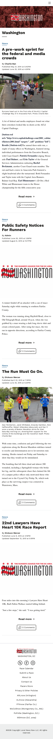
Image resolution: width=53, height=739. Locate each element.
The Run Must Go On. (22, 371)
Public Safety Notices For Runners (23, 227)
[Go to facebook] (26, 663)
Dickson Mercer (12, 377)
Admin (8, 235)
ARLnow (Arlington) (26, 695)
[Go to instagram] (33, 663)
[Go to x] (20, 663)
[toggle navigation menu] (49, 2)
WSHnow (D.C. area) (26, 717)
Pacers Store (26, 686)
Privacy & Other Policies (26, 690)
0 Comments (28, 205)
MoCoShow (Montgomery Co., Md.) (26, 709)
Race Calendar (27, 668)
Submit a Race (27, 673)
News (5, 43)
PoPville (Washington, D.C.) (26, 713)
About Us (26, 677)
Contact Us (26, 682)
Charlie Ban (10, 64)
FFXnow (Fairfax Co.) (27, 704)
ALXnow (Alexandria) (26, 700)
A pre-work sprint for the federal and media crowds (23, 53)
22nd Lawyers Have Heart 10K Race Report (24, 525)
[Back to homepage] (8, 3)
